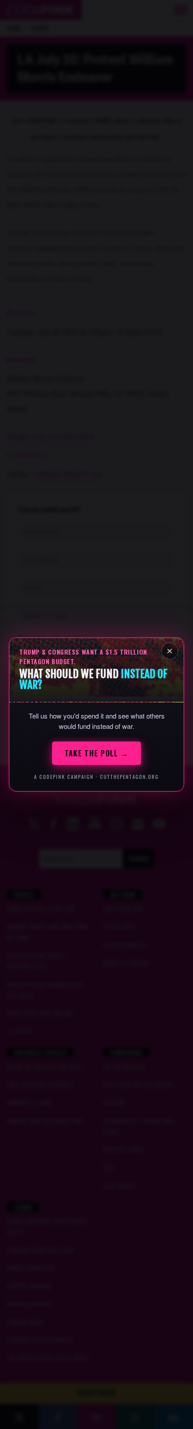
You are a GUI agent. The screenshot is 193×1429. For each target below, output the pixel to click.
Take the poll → (96, 753)
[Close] (169, 651)
